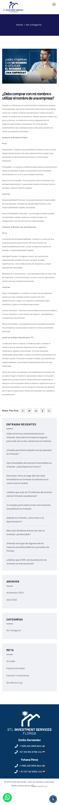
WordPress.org (14, 682)
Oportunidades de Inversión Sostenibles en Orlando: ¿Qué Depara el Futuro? (29, 465)
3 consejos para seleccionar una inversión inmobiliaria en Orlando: (28, 507)
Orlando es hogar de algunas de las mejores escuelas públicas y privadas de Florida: (27, 547)
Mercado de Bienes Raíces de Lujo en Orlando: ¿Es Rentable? (25, 532)
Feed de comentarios (17, 675)
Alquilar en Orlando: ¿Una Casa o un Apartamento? (25, 519)
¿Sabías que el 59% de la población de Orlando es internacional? (26, 562)
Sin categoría (34, 24)
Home (19, 24)
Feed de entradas (15, 668)
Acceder (10, 661)
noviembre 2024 (15, 592)
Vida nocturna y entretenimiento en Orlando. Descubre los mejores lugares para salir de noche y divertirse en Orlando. (29, 437)
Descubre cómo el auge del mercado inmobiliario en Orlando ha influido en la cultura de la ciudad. (27, 479)
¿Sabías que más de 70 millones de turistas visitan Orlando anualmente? (29, 494)
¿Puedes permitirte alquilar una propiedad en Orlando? (28, 452)
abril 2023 (11, 599)
